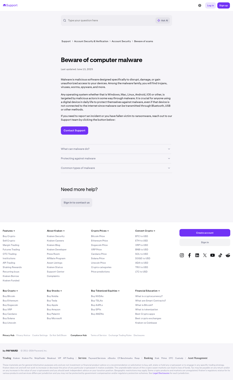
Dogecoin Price (99, 245)
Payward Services (97, 358)
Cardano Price (99, 253)
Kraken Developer (57, 249)
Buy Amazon (53, 309)
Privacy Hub (8, 335)
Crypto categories (101, 267)
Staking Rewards (12, 267)
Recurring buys (11, 271)
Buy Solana (9, 318)
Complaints (53, 276)
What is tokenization (146, 309)
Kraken (16, 358)
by (10, 350)
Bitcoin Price (98, 236)
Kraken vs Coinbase (146, 322)
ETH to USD (141, 240)
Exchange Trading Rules (120, 335)
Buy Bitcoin (9, 296)
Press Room (53, 253)
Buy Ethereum (10, 300)
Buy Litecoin (9, 322)
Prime (164, 358)
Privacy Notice (23, 335)
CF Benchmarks (125, 358)
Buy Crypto (9, 236)
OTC (171, 358)
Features (9, 230)
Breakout (51, 358)
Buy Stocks (54, 290)
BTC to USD (141, 236)
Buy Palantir (53, 313)
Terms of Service (99, 335)
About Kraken (55, 230)
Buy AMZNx (97, 313)
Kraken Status (55, 267)
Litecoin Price (98, 262)
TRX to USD (141, 267)
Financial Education (147, 290)
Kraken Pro (27, 358)
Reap (137, 358)
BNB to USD (141, 249)
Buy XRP (7, 309)
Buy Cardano (10, 313)
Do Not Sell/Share (58, 335)
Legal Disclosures (161, 373)
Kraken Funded (11, 280)
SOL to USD (141, 253)
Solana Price (98, 258)
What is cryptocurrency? (149, 296)
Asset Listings (54, 262)
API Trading (9, 262)
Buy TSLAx (97, 300)
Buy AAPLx (97, 305)
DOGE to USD (142, 258)
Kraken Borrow (11, 276)
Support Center (55, 271)
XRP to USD (141, 245)
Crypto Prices (100, 230)
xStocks (111, 358)
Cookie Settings (40, 335)
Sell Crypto (9, 240)
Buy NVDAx (97, 296)
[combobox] (110, 20)
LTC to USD (141, 271)
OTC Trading (10, 253)
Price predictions (100, 271)
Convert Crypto (145, 230)
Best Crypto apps (145, 313)
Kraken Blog (53, 245)
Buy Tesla (52, 300)
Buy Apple (52, 305)
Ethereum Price (99, 240)
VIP (59, 358)
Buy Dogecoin (10, 305)
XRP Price (96, 249)
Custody (179, 358)
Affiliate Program (56, 258)
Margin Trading (11, 245)
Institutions (9, 258)
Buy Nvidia (52, 296)
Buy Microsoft (54, 318)
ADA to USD (141, 262)
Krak (157, 358)
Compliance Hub (79, 335)
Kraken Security (55, 236)
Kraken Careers (55, 240)
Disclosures (139, 335)
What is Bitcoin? (144, 305)
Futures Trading (11, 249)
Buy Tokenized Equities (105, 290)
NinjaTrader (39, 358)
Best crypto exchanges (148, 318)
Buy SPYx (96, 309)
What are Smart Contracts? (150, 300)
